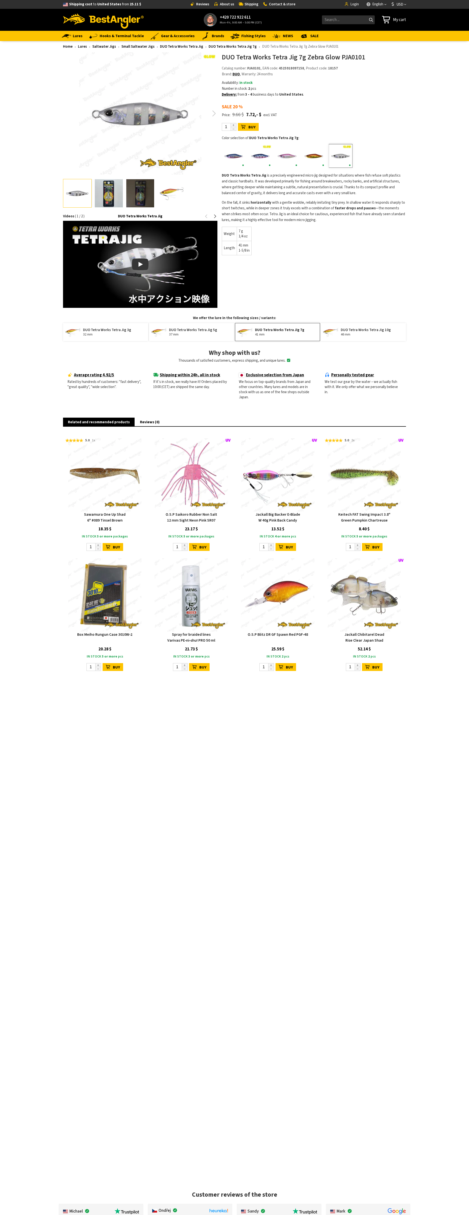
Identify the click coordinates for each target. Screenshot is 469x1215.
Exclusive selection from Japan (275, 375)
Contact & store (282, 4)
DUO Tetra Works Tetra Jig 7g (233, 46)
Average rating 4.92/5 (94, 375)
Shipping (251, 4)
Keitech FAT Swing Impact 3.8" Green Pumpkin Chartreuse (364, 517)
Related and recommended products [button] (99, 422)
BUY (252, 127)
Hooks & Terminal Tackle (122, 36)
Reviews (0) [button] (150, 422)
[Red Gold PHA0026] (314, 156)
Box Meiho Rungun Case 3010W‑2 (104, 634)
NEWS (288, 36)
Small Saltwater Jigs (138, 46)
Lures (78, 36)
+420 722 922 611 (235, 17)
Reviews (202, 4)
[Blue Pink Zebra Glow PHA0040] (260, 156)
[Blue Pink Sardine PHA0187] (233, 156)
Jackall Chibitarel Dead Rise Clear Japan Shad (364, 637)
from (105, 4)
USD (399, 4)
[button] (214, 113)
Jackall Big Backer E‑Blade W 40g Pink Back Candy (278, 517)
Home (68, 46)
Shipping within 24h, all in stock (190, 375)
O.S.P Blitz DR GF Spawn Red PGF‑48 (278, 634)
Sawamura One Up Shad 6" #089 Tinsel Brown (105, 517)
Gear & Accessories (178, 36)
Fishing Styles (253, 36)
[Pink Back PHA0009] (287, 156)
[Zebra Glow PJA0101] (340, 156)
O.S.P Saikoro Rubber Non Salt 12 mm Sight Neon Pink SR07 (191, 517)
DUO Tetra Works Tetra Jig (181, 46)
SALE (314, 36)
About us (227, 4)
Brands (218, 36)
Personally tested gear (352, 375)
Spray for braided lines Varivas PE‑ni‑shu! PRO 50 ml (191, 637)
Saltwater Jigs (104, 46)
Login (354, 4)
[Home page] (103, 20)
